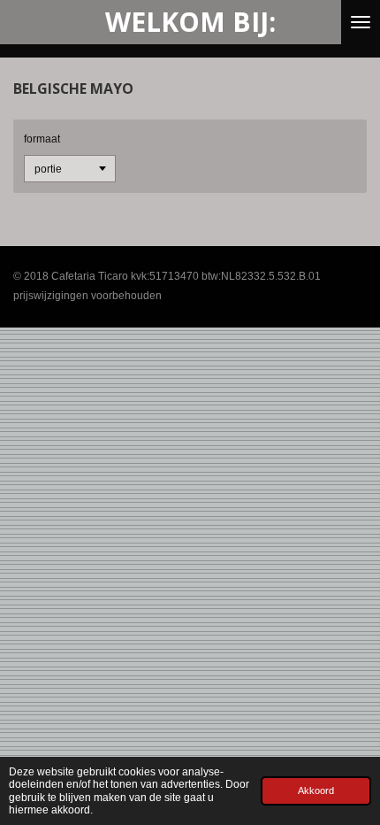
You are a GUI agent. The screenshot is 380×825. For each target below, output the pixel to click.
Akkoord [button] (316, 790)
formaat (42, 139)
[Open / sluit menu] (360, 22)
